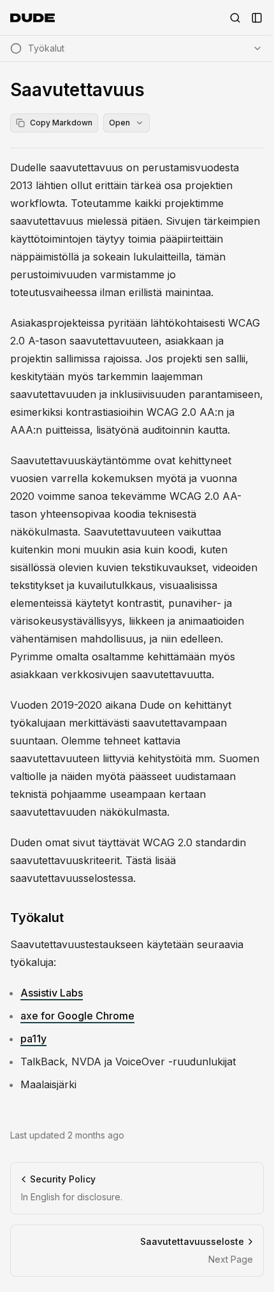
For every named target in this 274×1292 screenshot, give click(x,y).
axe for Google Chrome (77, 1015)
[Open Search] (235, 18)
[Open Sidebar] (257, 18)
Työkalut (37, 917)
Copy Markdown (61, 122)
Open (119, 122)
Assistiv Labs (51, 992)
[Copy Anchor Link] (74, 917)
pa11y (33, 1038)
